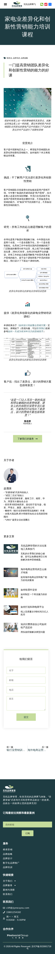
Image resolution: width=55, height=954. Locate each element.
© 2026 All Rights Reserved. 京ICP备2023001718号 (27, 947)
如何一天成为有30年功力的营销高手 (25, 331)
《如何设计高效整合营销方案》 (32, 325)
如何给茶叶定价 (29, 590)
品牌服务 (7, 885)
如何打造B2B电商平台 (32, 607)
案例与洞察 (9, 890)
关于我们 (7, 881)
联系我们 (41, 328)
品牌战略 (24, 58)
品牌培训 (16, 58)
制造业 (9, 58)
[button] (5, 4)
